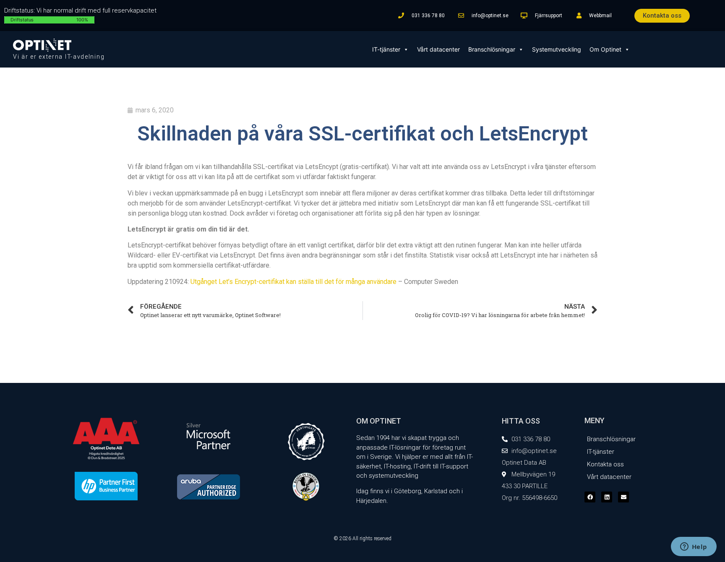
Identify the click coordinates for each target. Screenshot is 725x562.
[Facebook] (589, 497)
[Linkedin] (606, 497)
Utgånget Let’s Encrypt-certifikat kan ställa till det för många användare (293, 282)
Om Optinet (605, 49)
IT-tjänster (386, 49)
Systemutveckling (556, 49)
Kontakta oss (605, 464)
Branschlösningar (491, 49)
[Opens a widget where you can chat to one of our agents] (693, 547)
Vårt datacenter (438, 49)
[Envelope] (623, 497)
